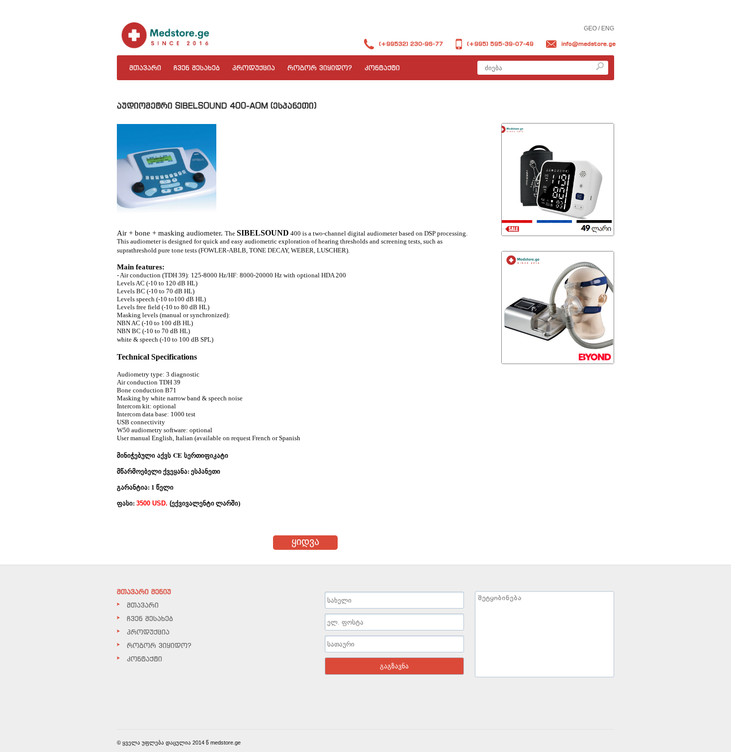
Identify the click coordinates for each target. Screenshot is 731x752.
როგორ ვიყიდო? (319, 67)
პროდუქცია (253, 67)
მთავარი (145, 67)
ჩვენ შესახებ (197, 67)
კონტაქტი (382, 67)
